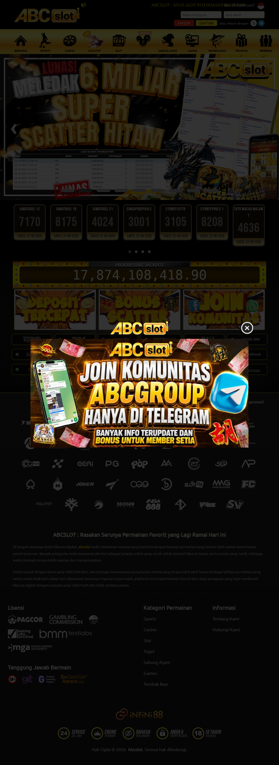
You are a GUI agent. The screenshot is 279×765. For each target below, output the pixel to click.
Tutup (247, 328)
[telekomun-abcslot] (139, 393)
